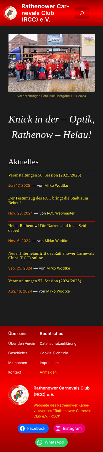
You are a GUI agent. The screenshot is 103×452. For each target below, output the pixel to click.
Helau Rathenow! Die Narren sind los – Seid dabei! (47, 228)
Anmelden (48, 372)
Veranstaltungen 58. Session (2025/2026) (44, 175)
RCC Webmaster (60, 213)
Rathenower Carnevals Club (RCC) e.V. (45, 13)
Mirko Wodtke (56, 185)
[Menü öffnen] (97, 13)
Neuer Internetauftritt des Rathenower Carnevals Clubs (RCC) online (51, 255)
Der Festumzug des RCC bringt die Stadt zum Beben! (48, 200)
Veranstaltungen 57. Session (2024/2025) (44, 281)
